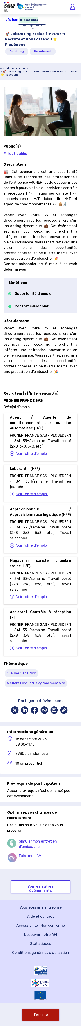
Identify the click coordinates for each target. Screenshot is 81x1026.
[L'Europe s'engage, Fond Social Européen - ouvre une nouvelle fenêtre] (40, 970)
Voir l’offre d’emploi (32, 453)
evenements (20, 68)
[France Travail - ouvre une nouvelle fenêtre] (41, 983)
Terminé (40, 1014)
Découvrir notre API (40, 934)
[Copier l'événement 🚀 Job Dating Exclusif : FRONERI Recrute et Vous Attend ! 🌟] (64, 710)
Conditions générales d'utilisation (40, 952)
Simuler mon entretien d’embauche (38, 844)
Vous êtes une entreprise (41, 907)
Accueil (4, 68)
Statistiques (40, 943)
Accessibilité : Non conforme (40, 925)
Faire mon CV (30, 856)
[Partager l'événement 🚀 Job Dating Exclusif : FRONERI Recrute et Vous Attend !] (15, 710)
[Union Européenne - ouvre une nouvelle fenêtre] (40, 995)
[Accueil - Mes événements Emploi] (32, 6)
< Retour (11, 20)
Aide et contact (40, 916)
